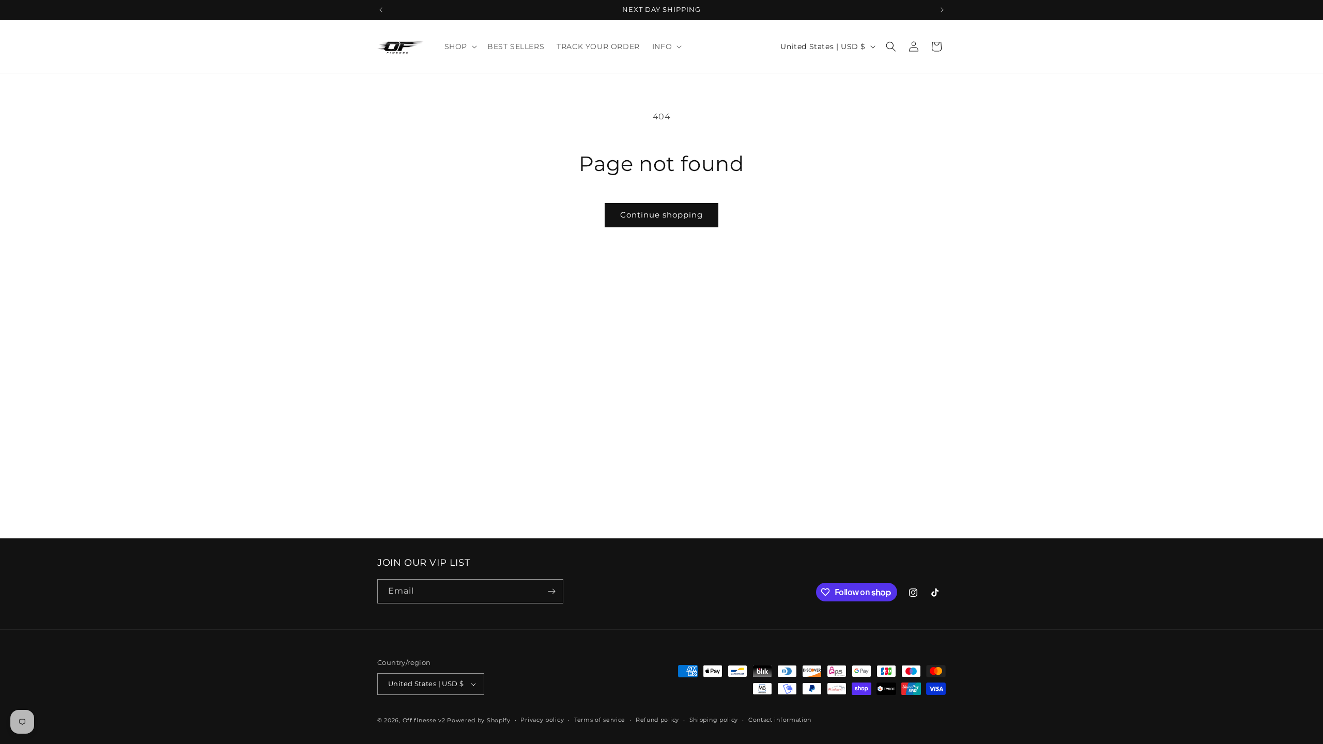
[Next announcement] (942, 10)
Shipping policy (714, 719)
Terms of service (599, 719)
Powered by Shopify (479, 720)
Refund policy (657, 719)
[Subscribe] (551, 591)
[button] (459, 46)
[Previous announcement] (381, 10)
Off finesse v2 (424, 720)
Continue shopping (661, 215)
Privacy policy (542, 719)
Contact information (779, 719)
